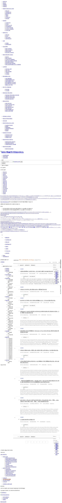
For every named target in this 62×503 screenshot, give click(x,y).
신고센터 (7, 74)
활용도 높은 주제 (9, 84)
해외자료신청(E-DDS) (7, 92)
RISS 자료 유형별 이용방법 (11, 60)
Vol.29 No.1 (49, 334)
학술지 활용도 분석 (9, 81)
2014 (10, 350)
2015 (10, 349)
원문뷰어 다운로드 (7, 116)
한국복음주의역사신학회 (34, 291)
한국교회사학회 (33, 384)
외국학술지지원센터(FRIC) (11, 460)
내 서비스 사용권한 (9, 29)
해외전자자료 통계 (7, 146)
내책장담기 (27, 265)
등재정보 (7, 296)
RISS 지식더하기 (8, 49)
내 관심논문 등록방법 (10, 59)
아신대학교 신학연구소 (34, 403)
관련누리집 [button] (5, 456)
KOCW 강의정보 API (9, 104)
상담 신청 (7, 70)
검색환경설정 (8, 44)
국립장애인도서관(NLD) (10, 470)
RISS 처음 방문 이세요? (8, 54)
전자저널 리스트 (8, 134)
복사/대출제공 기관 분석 (10, 82)
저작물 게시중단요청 (7, 484)
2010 (10, 355)
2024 (10, 338)
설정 (4, 40)
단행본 (6, 15)
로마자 (4, 192)
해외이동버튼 (3, 501)
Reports (6, 130)
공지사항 (5, 120)
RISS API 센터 (6, 101)
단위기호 (5, 189)
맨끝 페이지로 (47, 442)
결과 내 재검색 (5, 165)
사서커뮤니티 (8, 463)
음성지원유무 (8, 274)
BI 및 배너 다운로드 (9, 52)
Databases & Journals (7, 132)
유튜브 (4, 499)
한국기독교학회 (32, 273)
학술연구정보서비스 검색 (8, 8)
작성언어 (7, 360)
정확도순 (54, 265)
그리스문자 (5, 177)
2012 (10, 353)
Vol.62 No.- (52, 403)
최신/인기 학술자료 (7, 87)
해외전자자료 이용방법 (10, 63)
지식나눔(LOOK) (9, 465)
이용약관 (5, 477)
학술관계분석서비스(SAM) (11, 461)
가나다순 (7, 269)
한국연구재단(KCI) (10, 288)
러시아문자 (5, 188)
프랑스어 (5, 178)
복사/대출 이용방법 (9, 62)
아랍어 (4, 193)
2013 (10, 351)
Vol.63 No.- (50, 384)
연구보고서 (7, 17)
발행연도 (7, 337)
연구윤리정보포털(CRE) (10, 474)
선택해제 (2, 261)
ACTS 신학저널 (46, 403)
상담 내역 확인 (8, 71)
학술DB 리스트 (8, 136)
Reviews (7, 129)
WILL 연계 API (8, 105)
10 (18, 419)
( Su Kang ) (24, 291)
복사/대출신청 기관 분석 (10, 83)
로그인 (4, 2)
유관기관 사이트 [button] (6, 468)
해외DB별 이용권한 (9, 143)
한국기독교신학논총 (10, 308)
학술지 (6, 14)
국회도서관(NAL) (9, 473)
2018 (10, 345)
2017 (10, 346)
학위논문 (7, 10)
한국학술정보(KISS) (10, 281)
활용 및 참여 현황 (9, 110)
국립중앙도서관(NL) (9, 471)
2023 (10, 339)
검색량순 (7, 268)
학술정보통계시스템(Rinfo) (11, 459)
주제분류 (7, 331)
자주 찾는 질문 (8, 69)
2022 (10, 340)
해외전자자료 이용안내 (8, 139)
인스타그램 (5, 498)
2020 (10, 343)
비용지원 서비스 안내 (10, 96)
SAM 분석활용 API (9, 109)
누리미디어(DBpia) (10, 284)
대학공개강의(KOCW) (10, 458)
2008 (10, 357)
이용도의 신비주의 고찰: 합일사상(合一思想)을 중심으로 (33, 289)
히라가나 (5, 172)
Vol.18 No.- (52, 352)
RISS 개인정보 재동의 (7, 118)
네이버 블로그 (6, 497)
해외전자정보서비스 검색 (8, 123)
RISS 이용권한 (8, 58)
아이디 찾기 (7, 37)
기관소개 (5, 481)
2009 (10, 356)
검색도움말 (5, 156)
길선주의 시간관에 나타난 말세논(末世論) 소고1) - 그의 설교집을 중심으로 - (38, 300)
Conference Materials (9, 128)
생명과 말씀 (43, 314)
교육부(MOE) (8, 469)
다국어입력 (5, 157)
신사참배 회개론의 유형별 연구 (27, 419)
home (4, 255)
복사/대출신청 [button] (32, 276)
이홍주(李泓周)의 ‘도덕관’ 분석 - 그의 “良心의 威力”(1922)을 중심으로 (36, 271)
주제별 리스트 (8, 137)
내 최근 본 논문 (8, 25)
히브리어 (5, 180)
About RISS (5, 46)
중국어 (4, 174)
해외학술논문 (8, 13)
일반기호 (5, 191)
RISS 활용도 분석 (6, 76)
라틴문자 (5, 187)
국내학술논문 (8, 12)
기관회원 (7, 464)
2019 (10, 344)
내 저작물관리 (8, 26)
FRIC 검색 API (8, 108)
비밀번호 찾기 (8, 38)
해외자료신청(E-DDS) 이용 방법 (12, 95)
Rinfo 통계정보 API (9, 107)
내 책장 (6, 24)
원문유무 (7, 271)
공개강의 (7, 18)
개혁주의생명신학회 (33, 314)
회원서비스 (5, 32)
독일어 (4, 179)
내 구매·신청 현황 (9, 27)
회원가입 (5, 1)
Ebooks (6, 126)
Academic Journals (9, 125)
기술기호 (5, 184)
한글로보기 (33, 265)
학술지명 (7, 300)
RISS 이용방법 (8, 48)
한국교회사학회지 (43, 384)
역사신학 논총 (46, 291)
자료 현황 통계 (8, 78)
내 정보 (6, 43)
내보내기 (21, 265)
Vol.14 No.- (52, 302)
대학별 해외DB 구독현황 (10, 144)
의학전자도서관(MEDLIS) (10, 466)
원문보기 (26, 276)
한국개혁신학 (42, 421)
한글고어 (5, 175)
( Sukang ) (24, 314)
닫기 (1, 232)
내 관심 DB (7, 30)
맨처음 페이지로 (26, 442)
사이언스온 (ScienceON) (10, 475)
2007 (10, 359)
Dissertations (7, 127)
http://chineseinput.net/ (4, 201)
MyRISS (4, 4)
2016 (10, 348)
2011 (10, 354)
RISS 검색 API (8, 103)
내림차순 (54, 267)
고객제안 (7, 72)
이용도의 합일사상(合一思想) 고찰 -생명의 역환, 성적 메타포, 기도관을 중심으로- (39, 350)
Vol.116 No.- (50, 273)
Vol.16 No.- (52, 291)
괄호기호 (5, 182)
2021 (10, 342)
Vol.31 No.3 (49, 314)
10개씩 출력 (55, 440)
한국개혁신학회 (33, 421)
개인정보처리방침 (7, 479)
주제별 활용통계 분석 (10, 79)
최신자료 (7, 89)
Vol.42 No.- (48, 421)
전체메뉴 (5, 6)
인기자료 (7, 90)
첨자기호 (5, 185)
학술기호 (5, 183)
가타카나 (5, 173)
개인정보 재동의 (6, 480)
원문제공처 (7, 278)
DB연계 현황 (8, 51)
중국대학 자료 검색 (9, 98)
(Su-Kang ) (24, 273)
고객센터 (5, 5)
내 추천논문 (7, 22)
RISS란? (7, 56)
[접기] (60, 283)
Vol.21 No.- (50, 364)
